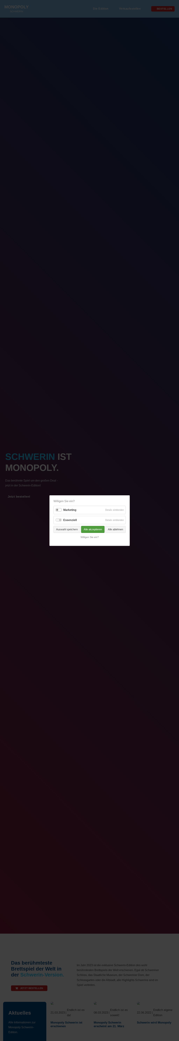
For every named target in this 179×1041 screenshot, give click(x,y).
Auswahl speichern (67, 529)
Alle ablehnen (115, 529)
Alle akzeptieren (93, 529)
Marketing (69, 509)
